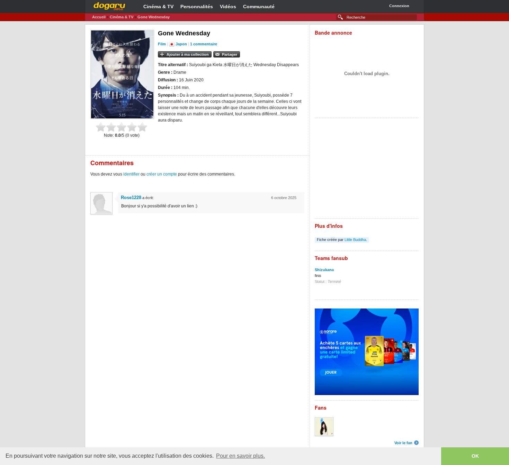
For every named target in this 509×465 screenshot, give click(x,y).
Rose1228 (131, 197)
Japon (181, 44)
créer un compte (161, 174)
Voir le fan (403, 443)
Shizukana (324, 270)
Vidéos (228, 6)
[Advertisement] (367, 170)
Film (162, 44)
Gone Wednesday (153, 17)
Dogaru (109, 5)
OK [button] (475, 456)
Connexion (399, 6)
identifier (131, 174)
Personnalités (196, 6)
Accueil (99, 17)
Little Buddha (355, 240)
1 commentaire (203, 44)
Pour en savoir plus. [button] (240, 456)
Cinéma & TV (158, 6)
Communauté (259, 6)
